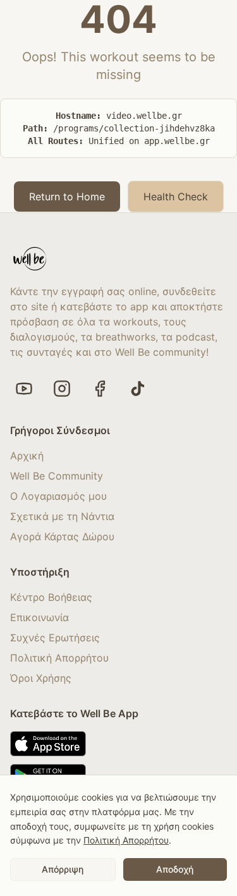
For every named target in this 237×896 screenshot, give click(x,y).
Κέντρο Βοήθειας (51, 597)
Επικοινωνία (39, 617)
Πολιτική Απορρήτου (59, 657)
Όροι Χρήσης (40, 678)
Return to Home (67, 196)
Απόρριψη (62, 869)
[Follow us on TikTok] (138, 389)
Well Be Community (56, 475)
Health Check (175, 196)
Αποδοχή (174, 869)
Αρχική (27, 455)
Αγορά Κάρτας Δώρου (62, 536)
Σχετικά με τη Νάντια (62, 516)
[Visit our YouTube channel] (24, 389)
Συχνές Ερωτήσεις (55, 637)
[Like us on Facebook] (100, 389)
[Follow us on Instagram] (62, 389)
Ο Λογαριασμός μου (58, 496)
